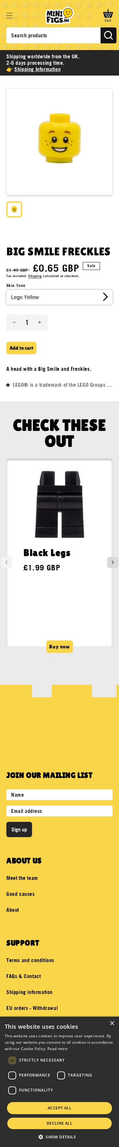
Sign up (19, 829)
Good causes (20, 894)
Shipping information (29, 992)
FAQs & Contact (23, 976)
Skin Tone (16, 285)
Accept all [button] (59, 1108)
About (12, 910)
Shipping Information (37, 69)
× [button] (111, 1023)
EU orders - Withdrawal (32, 1008)
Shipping (35, 276)
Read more (57, 1048)
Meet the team (22, 878)
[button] (10, 16)
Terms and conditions (30, 960)
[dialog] (59, 1082)
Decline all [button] (59, 1123)
